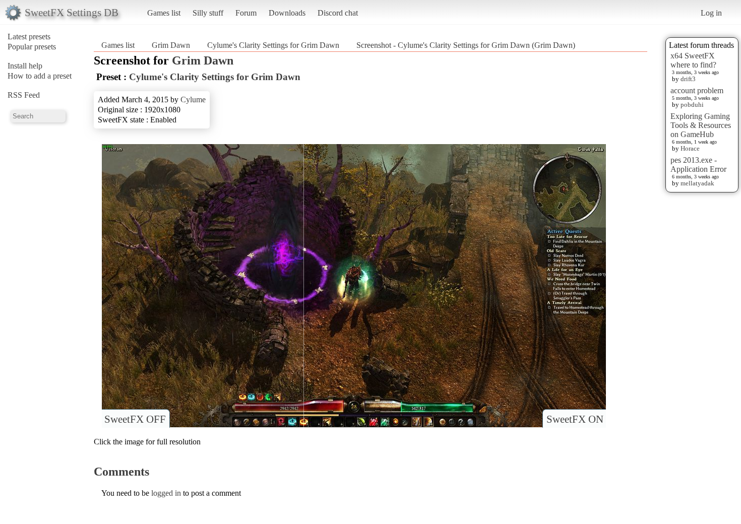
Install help (25, 65)
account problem (696, 90)
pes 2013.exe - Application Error (698, 164)
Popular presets (32, 46)
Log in (711, 13)
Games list (163, 13)
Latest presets (29, 36)
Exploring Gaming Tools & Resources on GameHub (700, 125)
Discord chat (338, 13)
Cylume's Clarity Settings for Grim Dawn (273, 45)
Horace (690, 148)
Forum (246, 13)
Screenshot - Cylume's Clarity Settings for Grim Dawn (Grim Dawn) (465, 45)
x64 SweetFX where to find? (693, 60)
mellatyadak (697, 183)
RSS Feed (24, 95)
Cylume (193, 99)
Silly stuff (208, 13)
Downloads (287, 13)
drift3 (688, 79)
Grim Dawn (171, 45)
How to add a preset (40, 76)
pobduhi (692, 104)
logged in (166, 493)
